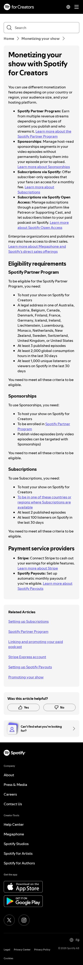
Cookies (8, 958)
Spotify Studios (16, 843)
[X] (9, 920)
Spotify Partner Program (28, 631)
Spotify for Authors (19, 863)
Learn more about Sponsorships (44, 166)
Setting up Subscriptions (28, 621)
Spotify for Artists (18, 853)
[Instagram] (24, 920)
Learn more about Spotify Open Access (43, 225)
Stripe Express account (27, 656)
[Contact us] (72, 728)
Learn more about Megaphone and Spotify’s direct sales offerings (37, 249)
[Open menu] (76, 6)
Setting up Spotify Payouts (30, 666)
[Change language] (68, 7)
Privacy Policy (42, 949)
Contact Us (13, 803)
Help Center (14, 824)
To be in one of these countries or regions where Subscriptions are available (44, 502)
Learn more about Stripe (38, 568)
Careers (10, 794)
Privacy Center (22, 949)
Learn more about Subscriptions (36, 189)
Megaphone (14, 834)
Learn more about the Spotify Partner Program (44, 134)
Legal (7, 949)
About (9, 774)
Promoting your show (26, 677)
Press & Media (15, 784)
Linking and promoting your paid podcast (35, 644)
